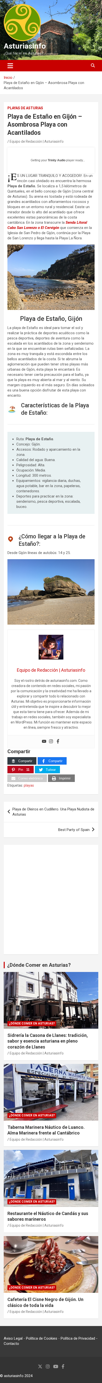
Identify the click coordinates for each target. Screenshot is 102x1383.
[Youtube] (44, 741)
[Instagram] (51, 741)
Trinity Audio (56, 160)
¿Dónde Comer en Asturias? (39, 965)
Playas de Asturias (25, 108)
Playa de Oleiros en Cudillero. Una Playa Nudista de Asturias (53, 812)
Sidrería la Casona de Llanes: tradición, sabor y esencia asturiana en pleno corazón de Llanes (47, 1041)
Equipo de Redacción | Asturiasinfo (37, 141)
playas (29, 785)
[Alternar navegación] (10, 65)
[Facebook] (58, 741)
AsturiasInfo (25, 46)
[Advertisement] (51, 900)
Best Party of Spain (74, 830)
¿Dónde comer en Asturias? (32, 1023)
